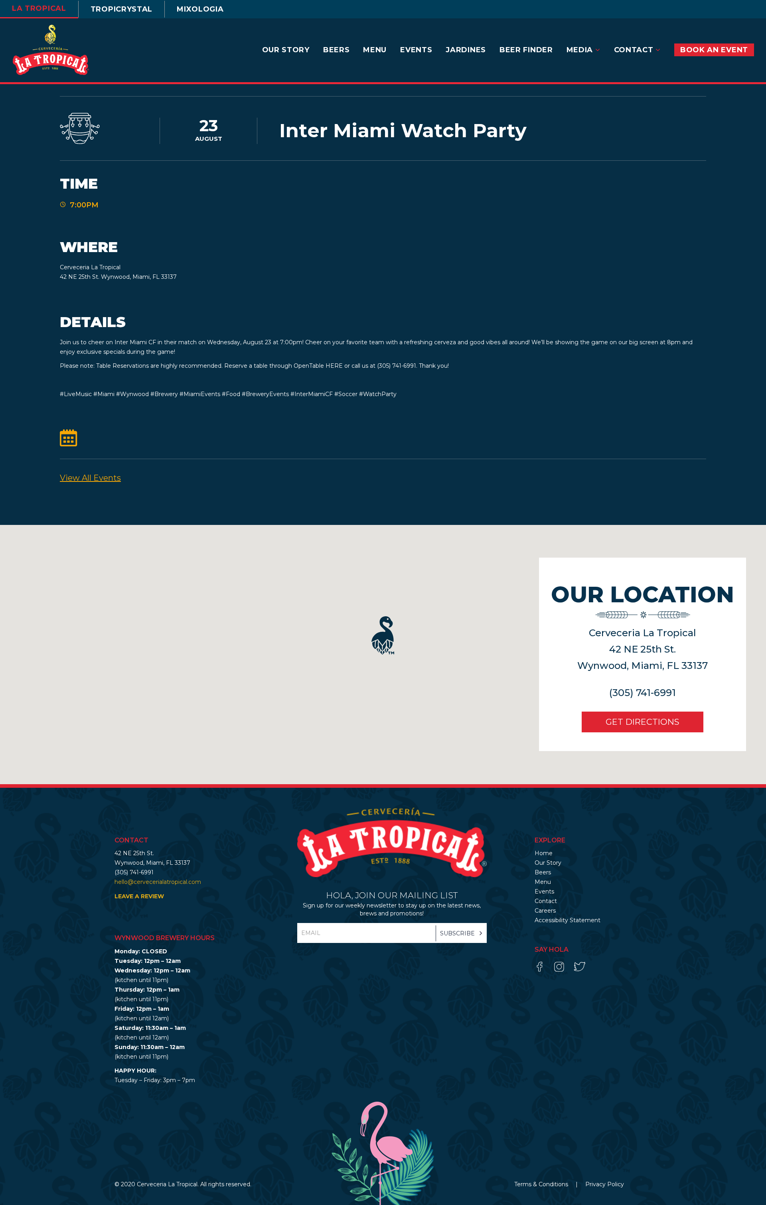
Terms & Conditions (542, 1184)
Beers (336, 49)
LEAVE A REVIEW (139, 896)
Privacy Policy (604, 1184)
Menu (375, 49)
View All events (90, 478)
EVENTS (416, 49)
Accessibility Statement (567, 920)
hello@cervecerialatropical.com (158, 882)
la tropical (39, 8)
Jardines (466, 49)
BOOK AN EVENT (714, 49)
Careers (545, 910)
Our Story (286, 49)
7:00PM (84, 205)
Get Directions (642, 722)
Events (544, 891)
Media (581, 49)
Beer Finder (526, 49)
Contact (635, 49)
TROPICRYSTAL (121, 9)
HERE (334, 365)
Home (544, 853)
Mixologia (200, 9)
